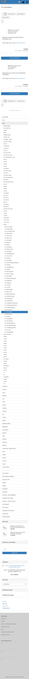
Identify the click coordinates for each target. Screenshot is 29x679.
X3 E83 (5, 343)
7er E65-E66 (6, 217)
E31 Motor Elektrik (9, 289)
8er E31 (5, 224)
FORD (3, 401)
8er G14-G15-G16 (7, 334)
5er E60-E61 (6, 193)
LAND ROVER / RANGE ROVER (9, 448)
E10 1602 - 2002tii (7, 141)
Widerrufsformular (5, 626)
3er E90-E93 (6, 168)
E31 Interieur (7, 269)
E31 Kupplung (8, 282)
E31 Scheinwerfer (9, 309)
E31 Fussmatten (8, 260)
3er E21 (5, 159)
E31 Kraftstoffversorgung (10, 278)
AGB (2, 629)
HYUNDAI (4, 408)
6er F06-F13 (6, 206)
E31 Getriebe (7, 264)
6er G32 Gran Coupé (8, 208)
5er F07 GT (6, 195)
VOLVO (3, 464)
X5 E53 (5, 354)
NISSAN (4, 433)
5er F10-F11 (6, 197)
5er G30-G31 (6, 199)
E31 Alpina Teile (8, 238)
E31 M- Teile (7, 287)
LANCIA (4, 417)
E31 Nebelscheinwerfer (10, 294)
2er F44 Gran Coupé (8, 155)
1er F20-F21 (6, 148)
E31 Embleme (8, 258)
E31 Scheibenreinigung (10, 307)
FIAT (3, 398)
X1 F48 (5, 338)
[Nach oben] (24, 676)
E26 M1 (5, 143)
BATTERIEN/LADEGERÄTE (8, 476)
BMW (3, 123)
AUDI (3, 120)
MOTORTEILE (5, 507)
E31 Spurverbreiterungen (10, 325)
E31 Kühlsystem (8, 280)
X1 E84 (5, 336)
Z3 (4, 374)
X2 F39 (5, 341)
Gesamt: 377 (5, 606)
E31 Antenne (7, 242)
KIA (3, 414)
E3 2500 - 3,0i (6, 137)
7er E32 (5, 213)
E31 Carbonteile (8, 251)
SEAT (3, 451)
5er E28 (5, 186)
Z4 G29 (5, 381)
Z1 (4, 372)
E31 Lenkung (7, 285)
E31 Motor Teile (8, 291)
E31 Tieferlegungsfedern (10, 327)
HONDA (4, 405)
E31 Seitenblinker (8, 312)
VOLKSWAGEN (5, 467)
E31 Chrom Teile (8, 255)
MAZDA (4, 420)
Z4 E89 (5, 379)
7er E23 (5, 211)
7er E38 (5, 215)
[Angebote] (26, 562)
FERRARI (4, 395)
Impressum (3, 618)
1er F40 (5, 150)
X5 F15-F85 (6, 359)
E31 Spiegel (7, 316)
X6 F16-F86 (6, 365)
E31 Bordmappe (8, 247)
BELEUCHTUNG (5, 479)
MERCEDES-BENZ (6, 423)
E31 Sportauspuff (9, 320)
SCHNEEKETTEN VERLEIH (8, 510)
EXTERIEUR (5, 488)
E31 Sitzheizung (8, 314)
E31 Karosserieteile (9, 271)
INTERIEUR (4, 492)
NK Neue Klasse (7, 134)
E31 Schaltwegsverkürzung (11, 305)
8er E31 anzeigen (8, 226)
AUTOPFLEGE (5, 473)
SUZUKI (4, 457)
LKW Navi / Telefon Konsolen (8, 501)
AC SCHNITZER (7, 128)
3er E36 (5, 164)
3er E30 (5, 161)
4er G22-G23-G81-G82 (8, 181)
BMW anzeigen (7, 125)
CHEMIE (4, 485)
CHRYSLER (4, 386)
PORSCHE (4, 442)
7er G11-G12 (6, 222)
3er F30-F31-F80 (7, 170)
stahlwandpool (6, 608)
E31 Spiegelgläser (9, 318)
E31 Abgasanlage (9, 229)
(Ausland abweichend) (20, 42)
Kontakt (3, 621)
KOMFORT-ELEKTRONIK (7, 498)
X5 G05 (5, 361)
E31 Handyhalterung (9, 267)
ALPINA (5, 130)
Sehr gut (4, 601)
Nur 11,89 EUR (14, 574)
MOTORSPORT (5, 504)
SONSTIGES (5, 513)
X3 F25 (5, 345)
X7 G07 (5, 370)
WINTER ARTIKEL (6, 516)
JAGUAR (4, 411)
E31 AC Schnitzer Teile (10, 231)
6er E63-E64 (6, 204)
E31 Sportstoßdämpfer (10, 323)
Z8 (4, 383)
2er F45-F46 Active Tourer (9, 157)
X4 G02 (5, 352)
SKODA (4, 454)
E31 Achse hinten (8, 233)
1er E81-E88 (6, 146)
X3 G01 (5, 347)
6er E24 (5, 202)
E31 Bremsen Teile (9, 249)
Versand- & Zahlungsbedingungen (8, 624)
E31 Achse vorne (8, 235)
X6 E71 (5, 363)
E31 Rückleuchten (9, 298)
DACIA (3, 392)
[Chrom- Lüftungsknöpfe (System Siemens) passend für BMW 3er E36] (14, 566)
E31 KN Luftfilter (8, 276)
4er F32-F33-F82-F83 (8, 177)
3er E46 (5, 166)
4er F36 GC (6, 179)
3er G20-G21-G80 (7, 175)
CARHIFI (4, 482)
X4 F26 (5, 350)
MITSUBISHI (5, 430)
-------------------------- (6, 470)
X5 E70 (5, 356)
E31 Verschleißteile (9, 332)
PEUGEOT (4, 439)
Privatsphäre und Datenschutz (7, 632)
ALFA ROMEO (5, 117)
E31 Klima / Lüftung (9, 273)
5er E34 (5, 188)
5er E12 (5, 184)
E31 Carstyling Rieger (9, 253)
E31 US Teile (7, 330)
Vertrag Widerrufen (5, 634)
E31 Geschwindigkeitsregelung (12, 262)
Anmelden (14, 552)
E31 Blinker (7, 244)
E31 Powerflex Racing (9, 296)
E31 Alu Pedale (8, 240)
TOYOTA (4, 461)
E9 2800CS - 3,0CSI (8, 139)
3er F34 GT (6, 173)
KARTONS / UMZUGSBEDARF (9, 495)
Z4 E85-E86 (6, 377)
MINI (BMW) (5, 426)
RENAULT (4, 445)
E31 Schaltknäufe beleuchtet (11, 303)
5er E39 (5, 191)
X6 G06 (5, 368)
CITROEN (4, 389)
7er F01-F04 (6, 220)
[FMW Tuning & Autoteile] (3, 2)
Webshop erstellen (9, 677)
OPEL (3, 436)
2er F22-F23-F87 (7, 152)
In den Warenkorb (15, 58)
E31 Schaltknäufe (9, 300)
